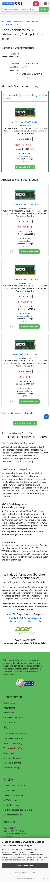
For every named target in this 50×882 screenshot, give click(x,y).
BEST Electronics (10, 703)
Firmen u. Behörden (12, 758)
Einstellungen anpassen (25, 872)
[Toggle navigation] (45, 3)
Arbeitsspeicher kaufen (14, 785)
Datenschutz (9, 707)
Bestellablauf (9, 753)
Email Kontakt (9, 722)
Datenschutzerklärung (26, 878)
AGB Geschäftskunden (13, 738)
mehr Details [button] (25, 139)
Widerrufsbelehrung (12, 743)
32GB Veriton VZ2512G (26, 122)
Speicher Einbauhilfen (13, 795)
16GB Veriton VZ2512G (25, 279)
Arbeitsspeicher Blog (12, 814)
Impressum (8, 712)
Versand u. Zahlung (12, 762)
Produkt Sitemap (11, 805)
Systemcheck (9, 790)
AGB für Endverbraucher (14, 733)
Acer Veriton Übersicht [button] (25, 423)
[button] (36, 3)
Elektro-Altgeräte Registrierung (17, 810)
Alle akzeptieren (25, 865)
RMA (5, 772)
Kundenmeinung (11, 767)
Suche (43, 9)
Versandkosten (27, 156)
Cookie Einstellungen (13, 717)
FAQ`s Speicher (10, 800)
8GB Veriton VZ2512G (25, 354)
